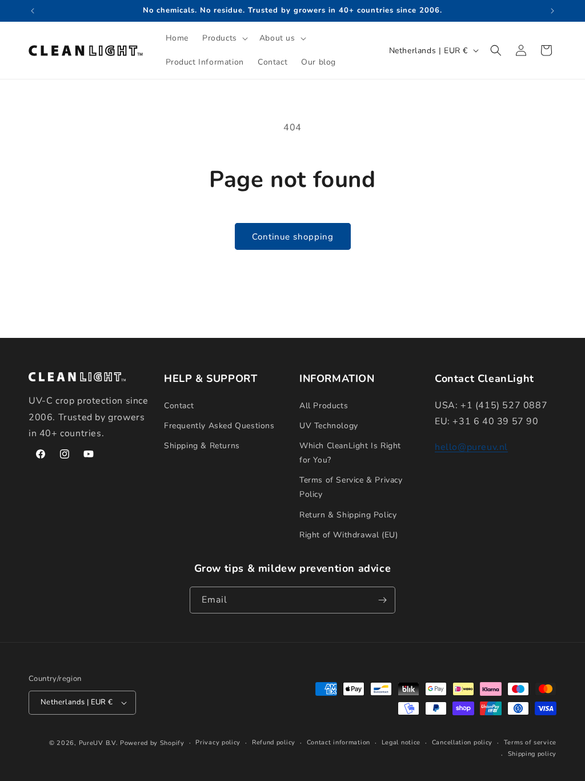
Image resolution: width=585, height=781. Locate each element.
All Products (323, 405)
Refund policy (273, 742)
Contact (179, 405)
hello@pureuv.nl (471, 447)
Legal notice (401, 742)
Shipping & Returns (202, 445)
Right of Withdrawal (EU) (348, 534)
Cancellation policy (462, 742)
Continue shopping (293, 236)
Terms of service (530, 742)
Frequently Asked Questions (219, 425)
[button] (224, 38)
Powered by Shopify (152, 743)
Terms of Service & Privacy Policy (351, 487)
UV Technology (328, 425)
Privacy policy (218, 742)
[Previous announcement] (32, 11)
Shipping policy (532, 754)
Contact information (338, 742)
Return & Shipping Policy (347, 514)
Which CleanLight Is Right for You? (350, 452)
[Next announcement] (552, 11)
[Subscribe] (382, 600)
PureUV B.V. (98, 743)
